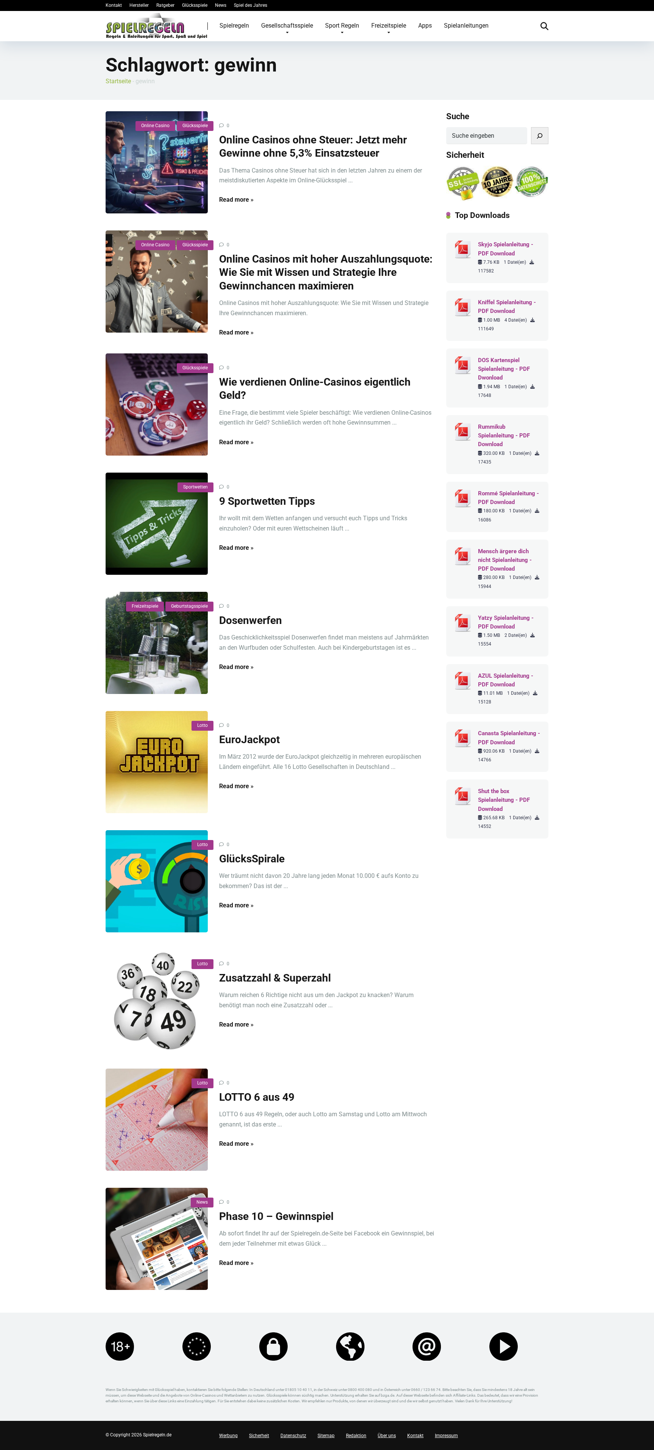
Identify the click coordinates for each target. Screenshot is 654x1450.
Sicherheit (259, 1435)
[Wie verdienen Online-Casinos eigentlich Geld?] (157, 404)
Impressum (446, 1435)
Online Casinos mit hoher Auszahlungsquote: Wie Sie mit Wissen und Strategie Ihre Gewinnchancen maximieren (326, 272)
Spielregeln (234, 25)
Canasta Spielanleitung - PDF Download (509, 737)
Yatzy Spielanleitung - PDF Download (506, 622)
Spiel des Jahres (250, 5)
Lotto (202, 725)
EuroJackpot (249, 739)
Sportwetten (195, 487)
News (220, 5)
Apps (425, 25)
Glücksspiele (194, 5)
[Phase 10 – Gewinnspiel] (157, 1239)
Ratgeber (165, 5)
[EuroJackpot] (157, 762)
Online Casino (155, 125)
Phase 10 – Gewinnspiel (276, 1216)
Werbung (228, 1435)
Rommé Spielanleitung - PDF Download (508, 498)
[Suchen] (539, 135)
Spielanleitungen (466, 25)
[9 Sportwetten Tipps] (157, 524)
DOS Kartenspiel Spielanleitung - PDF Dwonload (504, 369)
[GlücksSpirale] (157, 881)
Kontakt (114, 5)
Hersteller (139, 5)
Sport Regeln (342, 25)
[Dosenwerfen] (157, 643)
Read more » (236, 199)
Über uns (387, 1435)
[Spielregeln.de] (157, 26)
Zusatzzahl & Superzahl (275, 978)
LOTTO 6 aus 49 (256, 1097)
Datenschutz (293, 1435)
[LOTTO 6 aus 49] (157, 1120)
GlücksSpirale (252, 859)
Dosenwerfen (250, 620)
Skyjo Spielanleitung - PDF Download (505, 249)
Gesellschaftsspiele (287, 25)
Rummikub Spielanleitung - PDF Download (504, 435)
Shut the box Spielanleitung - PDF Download (504, 800)
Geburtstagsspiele (189, 606)
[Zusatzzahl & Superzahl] (157, 1000)
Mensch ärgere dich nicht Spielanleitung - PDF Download (505, 560)
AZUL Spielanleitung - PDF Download (505, 680)
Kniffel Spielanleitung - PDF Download (507, 306)
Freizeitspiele (388, 25)
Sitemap (326, 1435)
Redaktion (356, 1435)
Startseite (118, 81)
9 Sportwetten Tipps (267, 501)
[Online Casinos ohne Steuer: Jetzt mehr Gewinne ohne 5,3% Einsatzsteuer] (157, 162)
